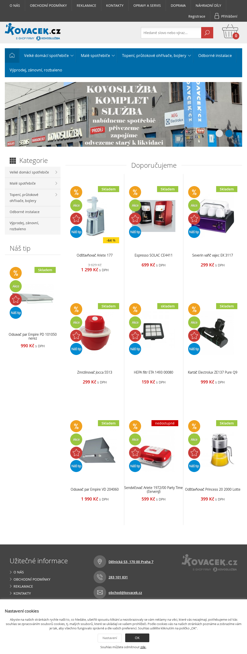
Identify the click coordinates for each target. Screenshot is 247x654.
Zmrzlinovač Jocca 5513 (94, 372)
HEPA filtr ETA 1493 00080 (153, 372)
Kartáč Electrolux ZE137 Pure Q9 (212, 372)
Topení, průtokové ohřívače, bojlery (154, 55)
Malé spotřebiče (95, 55)
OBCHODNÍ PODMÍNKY (48, 5)
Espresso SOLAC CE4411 (154, 255)
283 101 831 (118, 577)
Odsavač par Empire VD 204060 (95, 489)
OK (137, 637)
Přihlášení (229, 16)
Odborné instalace (215, 55)
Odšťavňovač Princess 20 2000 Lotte (212, 489)
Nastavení (110, 638)
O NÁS (15, 5)
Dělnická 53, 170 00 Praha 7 (131, 561)
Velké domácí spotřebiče (46, 55)
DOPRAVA (178, 5)
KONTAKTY (115, 5)
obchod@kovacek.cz (125, 592)
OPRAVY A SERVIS (147, 5)
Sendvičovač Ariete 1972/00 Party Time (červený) (153, 489)
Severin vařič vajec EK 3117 (212, 255)
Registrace (196, 16)
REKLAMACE (86, 5)
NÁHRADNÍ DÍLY (208, 5)
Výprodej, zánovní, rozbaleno (36, 70)
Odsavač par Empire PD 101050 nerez (33, 336)
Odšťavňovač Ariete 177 (95, 255)
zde (143, 647)
